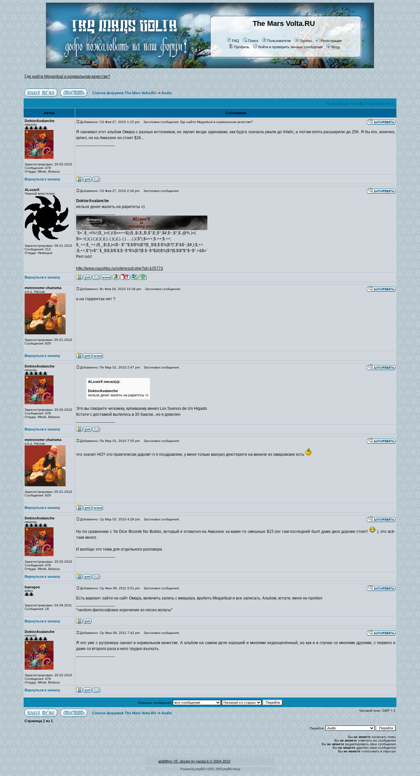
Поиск (253, 41)
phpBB (200, 769)
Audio (166, 93)
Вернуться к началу (42, 179)
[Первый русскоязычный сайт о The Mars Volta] (120, 67)
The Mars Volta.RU (284, 23)
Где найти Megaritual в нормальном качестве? (67, 76)
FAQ (235, 41)
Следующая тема (378, 103)
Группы (306, 41)
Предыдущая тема (342, 103)
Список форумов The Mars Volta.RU (124, 93)
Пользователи (279, 41)
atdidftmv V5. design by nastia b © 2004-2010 (194, 761)
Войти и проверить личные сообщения (290, 47)
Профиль (241, 47)
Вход (335, 47)
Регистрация (331, 41)
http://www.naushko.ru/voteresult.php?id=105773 (119, 268)
